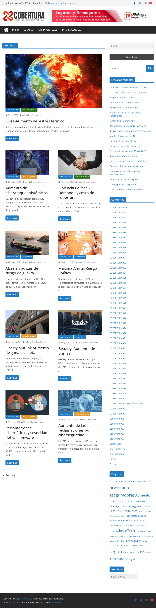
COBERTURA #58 (118, 242)
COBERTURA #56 (118, 232)
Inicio (15, 29)
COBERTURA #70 (118, 302)
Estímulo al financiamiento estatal (127, 166)
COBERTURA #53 (118, 217)
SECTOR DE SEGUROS (138, 545)
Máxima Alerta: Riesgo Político (77, 270)
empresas (132, 515)
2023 (117, 481)
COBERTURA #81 (118, 348)
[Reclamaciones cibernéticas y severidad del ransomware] (27, 402)
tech (115, 559)
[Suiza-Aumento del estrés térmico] (53, 81)
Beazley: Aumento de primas (76, 351)
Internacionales (47, 29)
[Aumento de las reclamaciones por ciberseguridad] (80, 401)
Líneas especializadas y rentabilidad (128, 161)
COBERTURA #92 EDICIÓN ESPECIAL (128, 403)
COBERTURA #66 (118, 282)
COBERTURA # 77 (118, 207)
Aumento (142, 495)
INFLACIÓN (126, 525)
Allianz (148, 481)
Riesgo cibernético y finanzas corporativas (131, 130)
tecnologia (127, 558)
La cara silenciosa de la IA (123, 141)
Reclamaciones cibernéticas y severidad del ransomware (26, 432)
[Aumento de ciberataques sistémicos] (27, 162)
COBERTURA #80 (118, 343)
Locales (28, 29)
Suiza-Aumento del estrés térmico (34, 121)
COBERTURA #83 (118, 358)
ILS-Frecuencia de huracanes (124, 107)
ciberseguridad (117, 506)
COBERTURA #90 (13, 417)
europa (130, 520)
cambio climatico (126, 501)
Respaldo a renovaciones (122, 97)
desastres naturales (118, 516)
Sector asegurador (119, 545)
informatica (139, 525)
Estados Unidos (118, 520)
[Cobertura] (6, 30)
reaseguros (133, 541)
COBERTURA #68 (118, 292)
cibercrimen (140, 502)
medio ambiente (116, 536)
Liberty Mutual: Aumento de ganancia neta (27, 350)
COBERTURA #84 (118, 363)
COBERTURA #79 (118, 338)
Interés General (71, 29)
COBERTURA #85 (118, 368)
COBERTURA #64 (118, 272)
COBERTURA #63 (118, 267)
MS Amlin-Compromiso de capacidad (128, 92)
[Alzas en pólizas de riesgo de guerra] (27, 243)
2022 (112, 481)
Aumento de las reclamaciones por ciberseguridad (74, 430)
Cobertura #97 (117, 428)
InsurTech (127, 530)
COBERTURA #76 (118, 328)
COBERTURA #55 (118, 227)
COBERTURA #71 (118, 308)
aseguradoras (122, 495)
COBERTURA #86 (118, 373)
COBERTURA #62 (118, 262)
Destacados (27, 257)
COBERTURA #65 (118, 277)
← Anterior (8, 475)
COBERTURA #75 (118, 323)
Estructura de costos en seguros (126, 146)
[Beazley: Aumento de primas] (80, 322)
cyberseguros (145, 511)
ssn (142, 552)
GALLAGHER (140, 521)
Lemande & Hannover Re (122, 120)
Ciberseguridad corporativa (124, 184)
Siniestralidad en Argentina (124, 156)
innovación (114, 531)
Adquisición (140, 481)
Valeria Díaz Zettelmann (32, 115)
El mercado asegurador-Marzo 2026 (128, 151)
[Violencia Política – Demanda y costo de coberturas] (80, 162)
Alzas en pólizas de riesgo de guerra (21, 270)
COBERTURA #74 (118, 318)
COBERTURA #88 (65, 414)
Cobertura (146, 506)
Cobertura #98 (117, 433)
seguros (118, 551)
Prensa (113, 464)
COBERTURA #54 (118, 222)
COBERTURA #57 (118, 237)
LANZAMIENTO (141, 531)
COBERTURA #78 (118, 333)
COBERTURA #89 (118, 388)
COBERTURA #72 (118, 313)
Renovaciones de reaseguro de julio (128, 125)
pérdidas (121, 541)
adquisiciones (128, 481)
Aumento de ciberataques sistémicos (26, 190)
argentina (119, 487)
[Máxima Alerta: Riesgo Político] (80, 243)
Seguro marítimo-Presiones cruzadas (128, 87)
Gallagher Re (115, 525)
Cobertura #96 (13, 177)
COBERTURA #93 (13, 336)
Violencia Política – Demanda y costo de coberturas (76, 192)
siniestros (132, 552)
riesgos (145, 541)
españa (142, 515)
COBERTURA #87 (118, 378)
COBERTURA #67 (118, 287)
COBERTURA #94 (65, 257)
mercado (129, 536)
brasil (113, 501)
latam (150, 531)
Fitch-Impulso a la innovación (59, 3)
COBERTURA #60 (118, 252)
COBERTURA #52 (118, 212)
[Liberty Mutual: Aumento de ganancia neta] (27, 322)
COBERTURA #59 (118, 247)
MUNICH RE (140, 536)
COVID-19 (115, 511)
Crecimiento (129, 511)
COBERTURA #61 (118, 257)
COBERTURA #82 (118, 353)
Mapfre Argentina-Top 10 (122, 136)
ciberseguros (133, 506)
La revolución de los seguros (124, 179)
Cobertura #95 (117, 418)
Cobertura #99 (13, 110)
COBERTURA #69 (118, 297)
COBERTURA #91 (118, 398)
